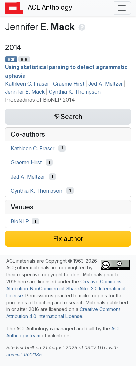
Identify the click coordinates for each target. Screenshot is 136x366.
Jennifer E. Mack (25, 91)
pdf (11, 59)
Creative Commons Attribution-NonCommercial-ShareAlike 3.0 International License (65, 288)
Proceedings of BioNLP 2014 (40, 99)
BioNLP (20, 221)
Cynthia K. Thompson (75, 91)
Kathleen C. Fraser (27, 83)
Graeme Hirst (68, 83)
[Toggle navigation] (122, 8)
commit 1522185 (24, 354)
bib (24, 59)
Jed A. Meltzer (105, 83)
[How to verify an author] (81, 26)
